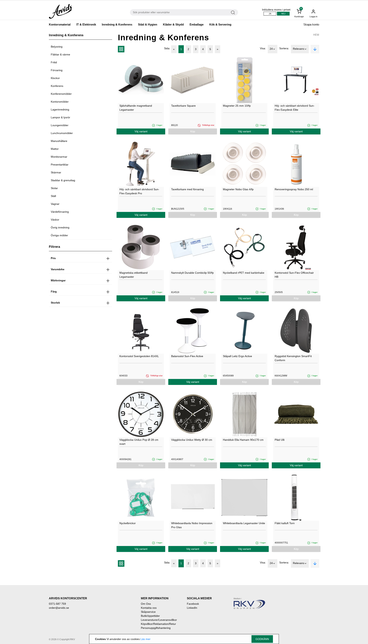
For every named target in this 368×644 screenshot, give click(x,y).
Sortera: (284, 48)
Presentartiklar (59, 164)
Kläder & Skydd (173, 24)
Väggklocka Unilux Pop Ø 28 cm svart (138, 441)
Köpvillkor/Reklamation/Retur (158, 623)
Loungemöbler (59, 125)
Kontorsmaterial (60, 24)
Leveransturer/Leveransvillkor (159, 619)
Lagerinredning (60, 109)
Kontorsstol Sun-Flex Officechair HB (294, 274)
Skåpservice (148, 611)
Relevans (298, 48)
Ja (270, 13)
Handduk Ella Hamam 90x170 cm (243, 439)
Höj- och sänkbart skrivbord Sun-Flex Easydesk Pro (139, 191)
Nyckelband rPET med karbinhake (243, 272)
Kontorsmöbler (60, 101)
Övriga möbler (59, 235)
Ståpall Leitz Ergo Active (237, 356)
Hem (316, 34)
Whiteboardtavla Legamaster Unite (244, 523)
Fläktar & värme (60, 54)
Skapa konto (311, 24)
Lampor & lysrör (60, 117)
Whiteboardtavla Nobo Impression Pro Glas (191, 525)
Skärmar (56, 172)
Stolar (54, 188)
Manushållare (59, 140)
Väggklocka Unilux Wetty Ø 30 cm (191, 439)
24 (271, 48)
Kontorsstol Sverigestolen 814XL (139, 356)
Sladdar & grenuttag (63, 180)
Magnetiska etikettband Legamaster (133, 274)
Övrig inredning (60, 227)
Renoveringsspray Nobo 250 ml (294, 189)
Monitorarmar (59, 156)
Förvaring (56, 70)
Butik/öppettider (150, 615)
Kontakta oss (149, 607)
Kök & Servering (220, 24)
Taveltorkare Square (183, 105)
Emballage (197, 24)
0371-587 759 (57, 603)
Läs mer (145, 639)
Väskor (55, 219)
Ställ (53, 196)
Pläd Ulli (279, 439)
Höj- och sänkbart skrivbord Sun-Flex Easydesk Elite (295, 107)
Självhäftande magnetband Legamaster (135, 107)
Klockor (55, 78)
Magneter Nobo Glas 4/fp (238, 189)
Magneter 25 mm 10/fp (237, 105)
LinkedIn (192, 607)
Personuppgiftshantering (156, 627)
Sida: (167, 48)
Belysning (56, 46)
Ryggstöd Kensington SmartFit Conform (293, 358)
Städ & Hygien (147, 24)
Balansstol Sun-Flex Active (187, 356)
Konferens (57, 85)
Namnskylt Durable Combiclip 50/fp (192, 272)
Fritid (54, 62)
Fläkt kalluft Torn (285, 523)
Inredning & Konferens (117, 24)
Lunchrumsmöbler (62, 133)
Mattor (55, 148)
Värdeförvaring (60, 211)
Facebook (193, 603)
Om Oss (146, 603)
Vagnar (55, 203)
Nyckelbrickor (127, 523)
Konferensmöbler (61, 93)
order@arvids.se (59, 607)
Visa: (263, 48)
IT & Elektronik (86, 24)
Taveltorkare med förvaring (187, 189)
